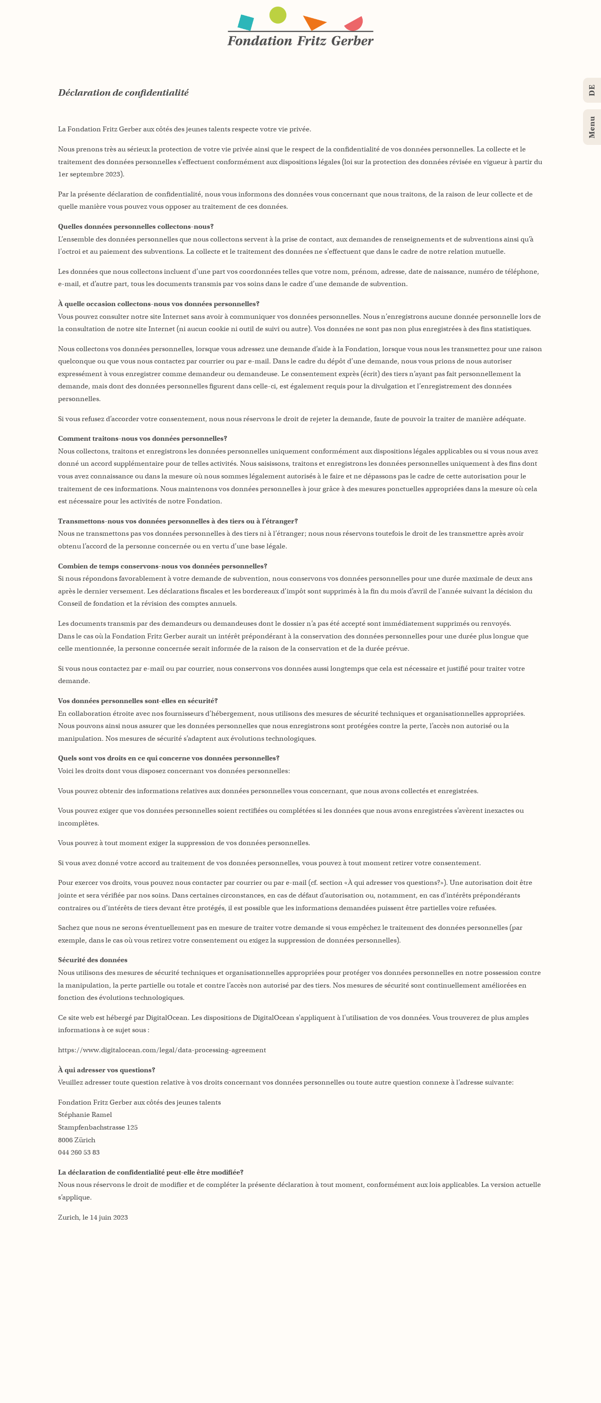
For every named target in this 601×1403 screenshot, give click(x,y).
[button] (301, 26)
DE (592, 90)
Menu (592, 127)
